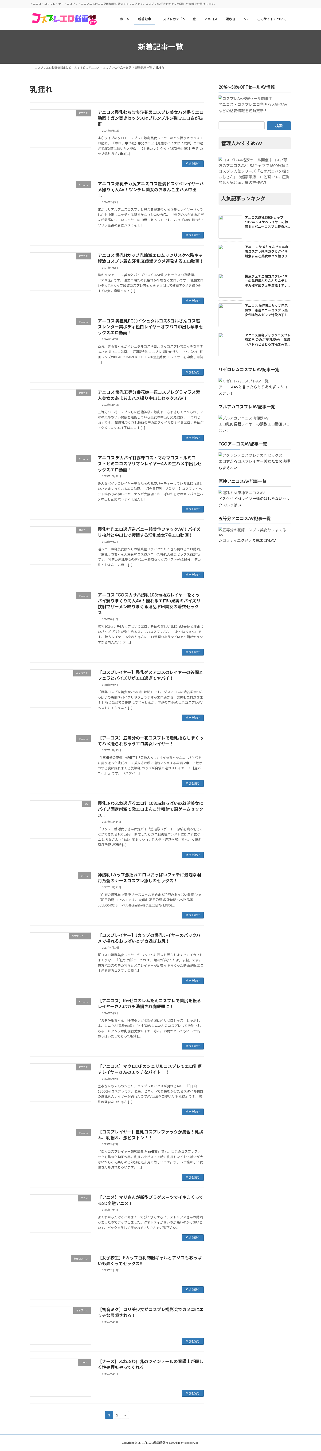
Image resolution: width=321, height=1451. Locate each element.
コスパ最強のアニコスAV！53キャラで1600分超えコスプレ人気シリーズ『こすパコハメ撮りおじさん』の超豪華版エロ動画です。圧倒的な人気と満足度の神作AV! (254, 171)
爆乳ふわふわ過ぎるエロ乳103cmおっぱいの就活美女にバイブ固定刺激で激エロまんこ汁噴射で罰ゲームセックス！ (150, 809)
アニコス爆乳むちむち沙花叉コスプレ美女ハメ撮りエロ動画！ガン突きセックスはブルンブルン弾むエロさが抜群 (151, 118)
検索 (279, 126)
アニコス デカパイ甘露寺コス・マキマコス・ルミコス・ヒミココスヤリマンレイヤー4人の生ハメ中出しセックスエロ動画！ (149, 463)
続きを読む (193, 163)
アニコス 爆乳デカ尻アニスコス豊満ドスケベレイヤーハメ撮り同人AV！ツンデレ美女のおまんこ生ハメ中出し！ (151, 189)
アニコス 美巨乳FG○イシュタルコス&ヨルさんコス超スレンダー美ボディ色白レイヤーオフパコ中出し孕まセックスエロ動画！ (150, 326)
